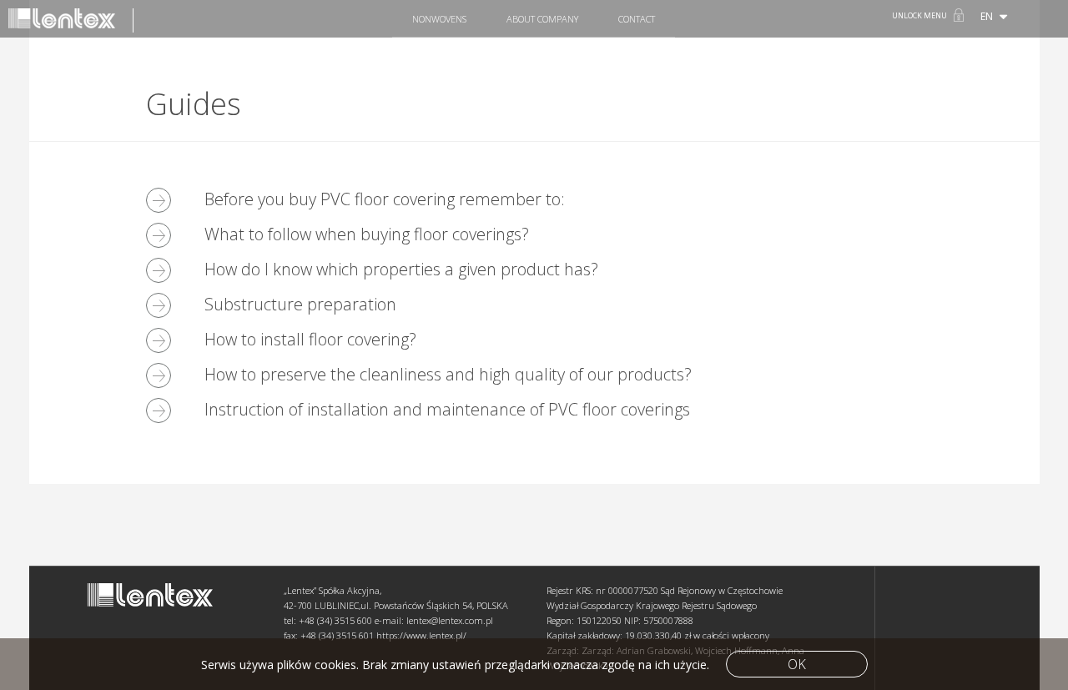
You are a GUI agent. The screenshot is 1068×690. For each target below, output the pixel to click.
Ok (797, 664)
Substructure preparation (300, 304)
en (987, 16)
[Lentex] (71, 20)
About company (542, 19)
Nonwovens (439, 19)
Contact (636, 19)
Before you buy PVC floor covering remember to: (384, 199)
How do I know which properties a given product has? (401, 269)
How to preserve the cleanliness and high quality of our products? (448, 374)
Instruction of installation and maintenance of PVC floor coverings (447, 409)
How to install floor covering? (310, 339)
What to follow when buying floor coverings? (366, 234)
